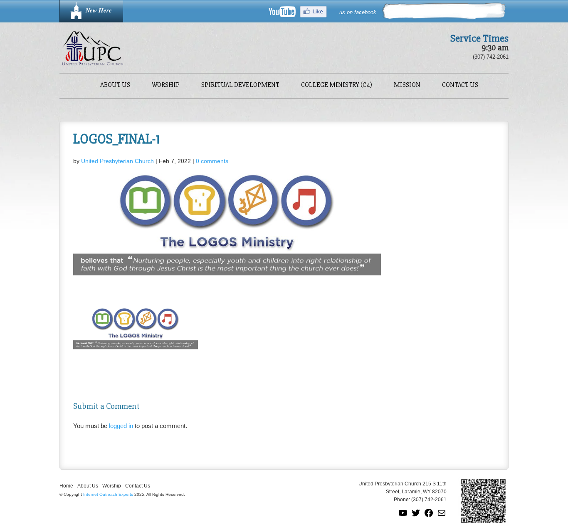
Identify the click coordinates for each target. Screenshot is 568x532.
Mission (407, 85)
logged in (121, 425)
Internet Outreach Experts (108, 494)
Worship (166, 85)
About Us (115, 85)
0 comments (212, 161)
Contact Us (460, 85)
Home (66, 486)
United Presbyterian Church (117, 161)
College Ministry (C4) (336, 85)
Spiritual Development (240, 85)
